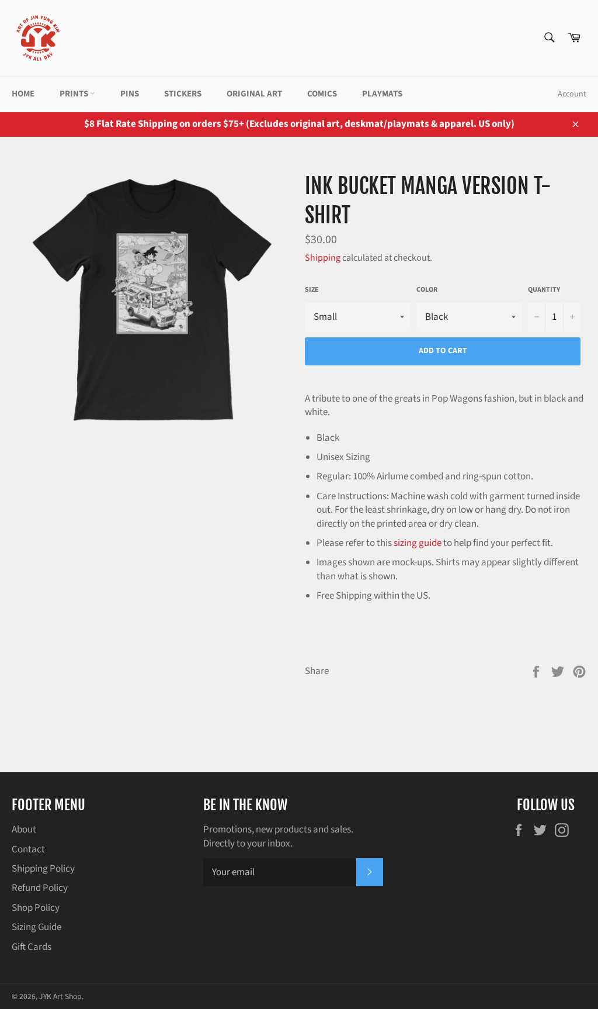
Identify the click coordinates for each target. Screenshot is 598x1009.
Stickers (182, 94)
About (24, 830)
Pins (129, 94)
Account (572, 94)
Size (312, 290)
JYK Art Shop (60, 996)
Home (23, 94)
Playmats (382, 94)
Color (426, 290)
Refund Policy (40, 888)
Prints (75, 94)
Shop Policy (36, 908)
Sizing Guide (36, 927)
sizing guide (417, 543)
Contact (28, 849)
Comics (322, 94)
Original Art (254, 94)
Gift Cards (31, 947)
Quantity (544, 290)
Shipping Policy (43, 869)
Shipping (322, 257)
